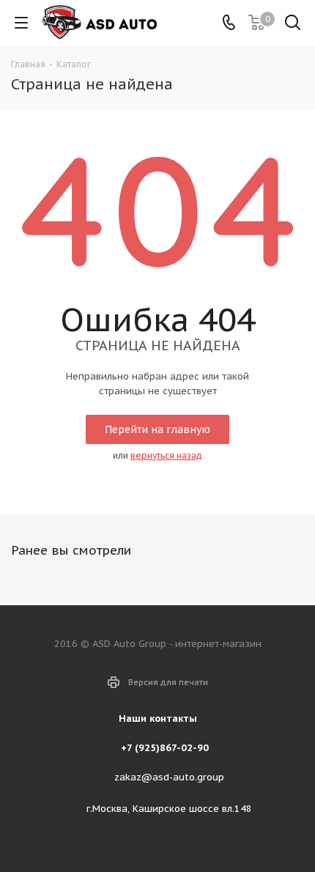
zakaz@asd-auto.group (169, 776)
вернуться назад (166, 455)
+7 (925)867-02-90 (165, 748)
